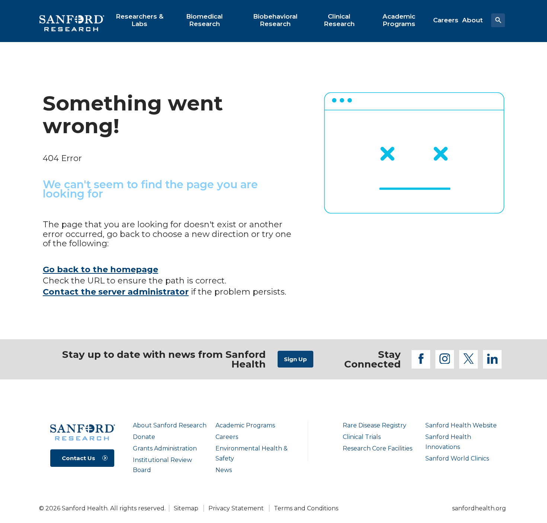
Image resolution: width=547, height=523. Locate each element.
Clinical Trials (362, 436)
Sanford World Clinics (457, 458)
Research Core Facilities (377, 448)
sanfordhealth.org (479, 508)
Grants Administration (165, 448)
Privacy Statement (236, 508)
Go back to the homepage (100, 269)
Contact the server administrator (116, 292)
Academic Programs (245, 425)
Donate (144, 436)
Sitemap (186, 508)
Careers (226, 436)
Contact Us (78, 458)
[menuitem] (139, 20)
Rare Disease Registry (374, 425)
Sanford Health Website (461, 425)
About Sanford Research (170, 425)
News (223, 470)
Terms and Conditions (306, 508)
